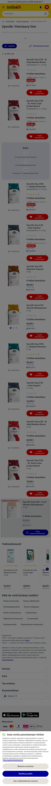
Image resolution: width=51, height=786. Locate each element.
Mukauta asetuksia (26, 766)
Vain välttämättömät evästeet (25, 781)
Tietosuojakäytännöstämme (13, 760)
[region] (25, 758)
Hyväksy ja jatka (25, 774)
